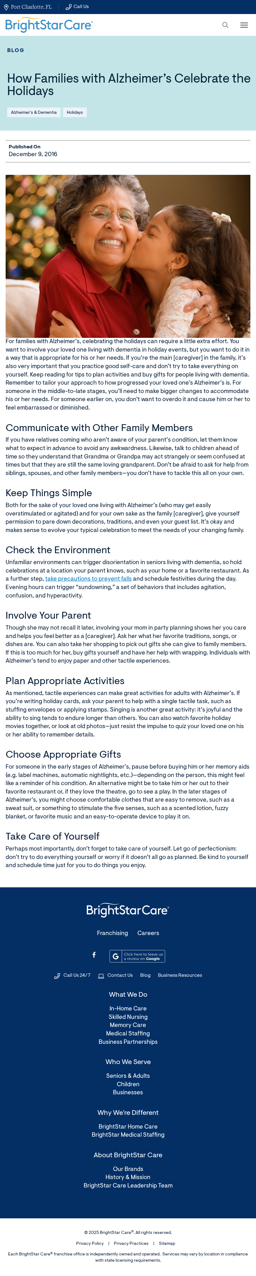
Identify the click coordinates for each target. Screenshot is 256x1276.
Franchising (112, 934)
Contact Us (120, 975)
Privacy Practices (131, 1244)
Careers (148, 934)
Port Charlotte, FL (31, 6)
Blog (16, 50)
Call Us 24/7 (77, 975)
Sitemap (167, 1244)
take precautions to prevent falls (88, 579)
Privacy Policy (90, 1244)
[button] (225, 25)
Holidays (75, 113)
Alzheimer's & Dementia (34, 113)
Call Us (81, 6)
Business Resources (180, 975)
